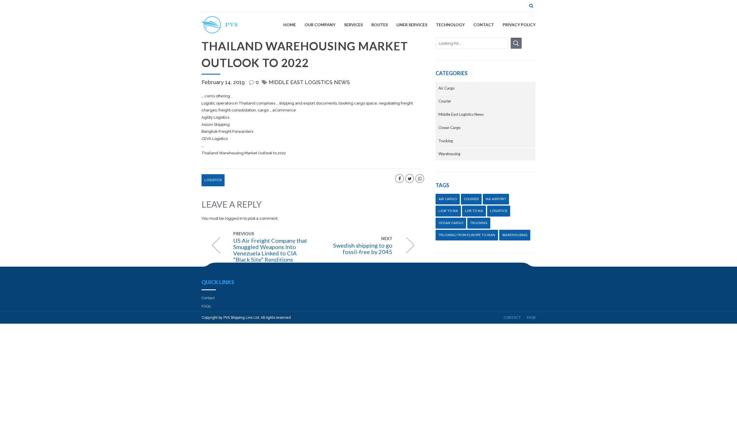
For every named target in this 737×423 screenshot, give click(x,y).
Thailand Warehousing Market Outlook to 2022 (244, 153)
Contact (483, 24)
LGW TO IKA (448, 211)
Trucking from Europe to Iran (466, 235)
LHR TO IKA (474, 211)
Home (289, 24)
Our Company (320, 24)
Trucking (445, 141)
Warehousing (449, 153)
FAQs (206, 306)
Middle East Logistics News (309, 82)
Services (353, 24)
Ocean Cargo (449, 127)
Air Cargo (446, 88)
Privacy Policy (519, 24)
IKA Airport (496, 199)
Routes (379, 24)
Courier (444, 101)
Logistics (213, 180)
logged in (234, 218)
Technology (450, 24)
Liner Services (411, 24)
